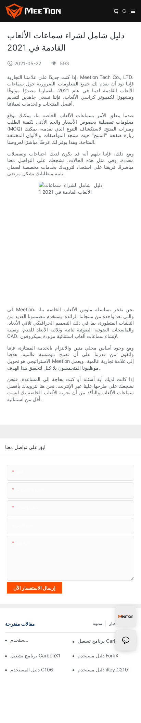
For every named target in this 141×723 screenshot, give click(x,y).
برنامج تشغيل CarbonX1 (35, 655)
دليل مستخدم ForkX (98, 655)
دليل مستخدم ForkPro (20, 640)
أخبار (113, 623)
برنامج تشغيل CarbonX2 (103, 641)
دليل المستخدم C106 (31, 669)
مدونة (97, 623)
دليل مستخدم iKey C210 (103, 669)
